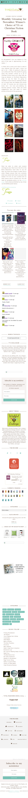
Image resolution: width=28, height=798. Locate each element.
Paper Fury (6, 653)
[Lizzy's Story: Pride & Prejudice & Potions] (3, 492)
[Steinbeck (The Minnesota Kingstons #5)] (17, 496)
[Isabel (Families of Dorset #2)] (14, 496)
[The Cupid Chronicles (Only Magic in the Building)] (11, 500)
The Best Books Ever (9, 654)
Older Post (21, 284)
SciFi (11, 616)
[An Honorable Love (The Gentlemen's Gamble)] (14, 492)
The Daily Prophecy (9, 643)
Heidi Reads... (7, 639)
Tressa (13, 476)
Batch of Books (8, 641)
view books (20, 483)
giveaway (8, 16)
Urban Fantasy (7, 621)
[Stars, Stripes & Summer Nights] (11, 492)
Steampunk (17, 616)
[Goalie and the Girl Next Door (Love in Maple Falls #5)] (5, 496)
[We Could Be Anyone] (8, 492)
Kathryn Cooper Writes (10, 661)
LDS (4, 614)
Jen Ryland (7, 634)
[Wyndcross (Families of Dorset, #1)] (11, 496)
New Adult (6, 616)
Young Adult (15, 621)
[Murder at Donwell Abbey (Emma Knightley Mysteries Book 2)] (3, 496)
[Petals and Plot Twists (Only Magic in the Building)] (5, 500)
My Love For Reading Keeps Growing (14, 651)
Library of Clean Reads (10, 663)
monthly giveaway (17, 16)
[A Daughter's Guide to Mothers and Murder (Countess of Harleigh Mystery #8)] (19, 496)
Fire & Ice (6, 644)
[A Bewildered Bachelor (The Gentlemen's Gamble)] (17, 492)
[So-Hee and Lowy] (22, 496)
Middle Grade (9, 614)
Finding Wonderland (9, 632)
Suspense (13, 619)
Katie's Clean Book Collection (11, 648)
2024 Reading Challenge (14, 474)
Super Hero (6, 619)
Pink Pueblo (22, 784)
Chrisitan (17, 609)
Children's (10, 609)
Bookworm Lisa (8, 649)
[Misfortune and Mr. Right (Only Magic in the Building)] (3, 500)
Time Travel (20, 619)
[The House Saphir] (22, 492)
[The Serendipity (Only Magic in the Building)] (8, 500)
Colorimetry (7, 638)
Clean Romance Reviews (10, 665)
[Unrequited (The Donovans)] (8, 496)
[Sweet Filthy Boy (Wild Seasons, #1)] (5, 492)
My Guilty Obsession (9, 656)
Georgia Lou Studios (14, 792)
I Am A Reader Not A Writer (11, 636)
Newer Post (7, 284)
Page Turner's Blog (9, 660)
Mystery (17, 614)
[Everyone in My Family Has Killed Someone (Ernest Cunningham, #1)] (19, 492)
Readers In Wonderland (10, 658)
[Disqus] (14, 309)
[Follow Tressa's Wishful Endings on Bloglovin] (14, 708)
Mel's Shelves (7, 646)
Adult (4, 609)
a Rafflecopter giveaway (9, 187)
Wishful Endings (14, 791)
